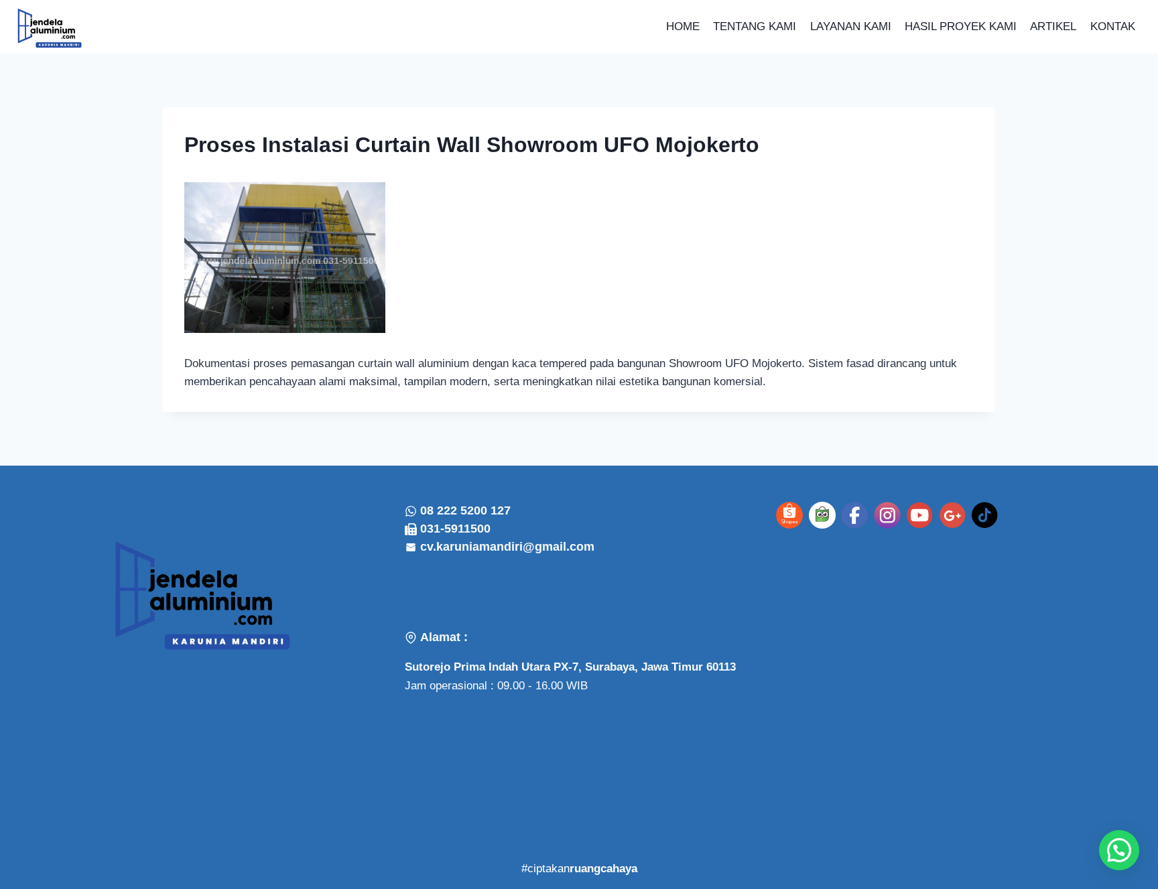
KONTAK (1112, 26)
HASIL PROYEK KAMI (961, 26)
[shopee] (789, 515)
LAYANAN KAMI (850, 26)
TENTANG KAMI (754, 26)
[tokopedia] (822, 515)
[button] (1119, 850)
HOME (683, 26)
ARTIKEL (1053, 26)
